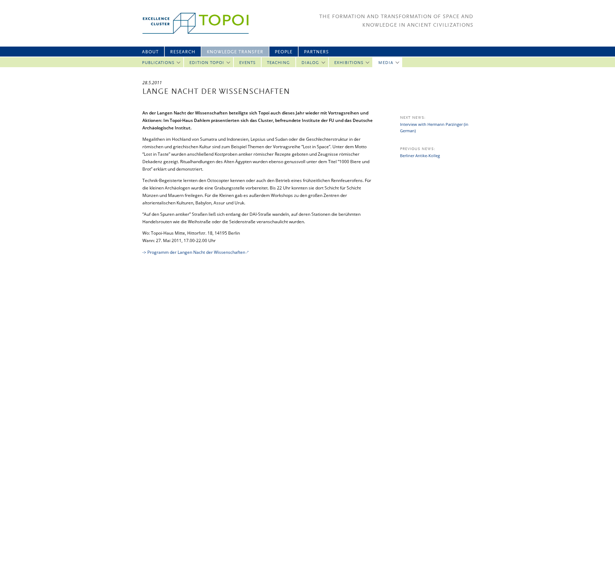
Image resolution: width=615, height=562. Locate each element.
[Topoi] (189, 23)
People (284, 52)
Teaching (278, 63)
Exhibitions (348, 63)
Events (247, 63)
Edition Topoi (206, 63)
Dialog (310, 63)
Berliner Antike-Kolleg (420, 155)
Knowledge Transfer (235, 52)
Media (385, 63)
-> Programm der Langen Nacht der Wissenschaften (193, 252)
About (150, 52)
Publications (158, 63)
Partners (316, 52)
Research (182, 52)
